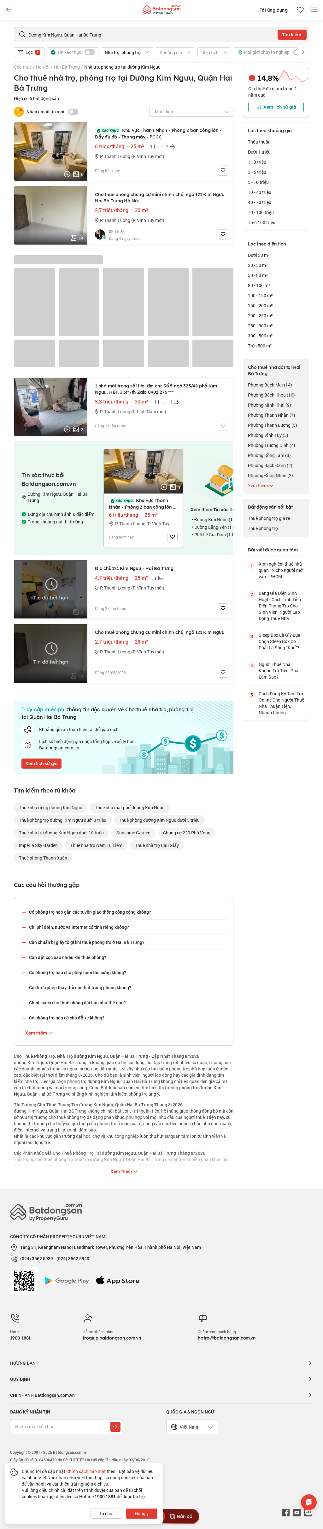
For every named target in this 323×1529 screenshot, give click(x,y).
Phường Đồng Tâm (269, 455)
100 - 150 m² (260, 295)
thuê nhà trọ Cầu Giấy (157, 845)
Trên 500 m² (260, 346)
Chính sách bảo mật (86, 1471)
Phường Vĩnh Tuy (268, 435)
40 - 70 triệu (259, 202)
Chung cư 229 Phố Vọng (186, 833)
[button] (303, 52)
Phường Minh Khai (269, 405)
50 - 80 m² (258, 275)
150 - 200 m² (260, 305)
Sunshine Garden (133, 833)
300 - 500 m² (260, 336)
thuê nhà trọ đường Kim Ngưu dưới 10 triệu (61, 833)
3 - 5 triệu (257, 172)
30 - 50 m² (258, 265)
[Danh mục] (9, 10)
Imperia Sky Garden (38, 845)
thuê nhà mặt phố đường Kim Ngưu (130, 807)
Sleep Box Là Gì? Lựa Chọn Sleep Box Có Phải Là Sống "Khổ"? (279, 641)
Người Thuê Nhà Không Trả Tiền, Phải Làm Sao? (279, 670)
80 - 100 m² (259, 285)
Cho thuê (23, 67)
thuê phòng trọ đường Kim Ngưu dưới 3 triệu (62, 820)
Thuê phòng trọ (263, 528)
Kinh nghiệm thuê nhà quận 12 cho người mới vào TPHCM (281, 570)
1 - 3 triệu (257, 162)
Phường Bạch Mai (270, 385)
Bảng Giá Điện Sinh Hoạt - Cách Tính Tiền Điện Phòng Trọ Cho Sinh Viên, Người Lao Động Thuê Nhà (280, 605)
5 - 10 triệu (258, 182)
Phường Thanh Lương (272, 425)
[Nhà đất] (161, 8)
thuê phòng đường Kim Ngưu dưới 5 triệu (159, 820)
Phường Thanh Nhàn (271, 415)
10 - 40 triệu (259, 192)
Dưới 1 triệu (259, 152)
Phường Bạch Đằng (270, 465)
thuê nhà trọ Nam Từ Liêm (96, 845)
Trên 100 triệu (261, 222)
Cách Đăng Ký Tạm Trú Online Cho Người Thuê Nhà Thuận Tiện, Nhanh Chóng (281, 703)
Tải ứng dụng (274, 10)
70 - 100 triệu (261, 212)
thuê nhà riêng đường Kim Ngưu (50, 807)
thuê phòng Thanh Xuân (43, 858)
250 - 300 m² (260, 326)
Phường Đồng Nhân (270, 475)
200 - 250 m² (260, 316)
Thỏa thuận (259, 142)
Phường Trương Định (271, 445)
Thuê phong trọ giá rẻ (269, 518)
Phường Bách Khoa (271, 395)
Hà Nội (43, 67)
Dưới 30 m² (259, 255)
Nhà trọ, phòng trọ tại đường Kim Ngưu (122, 67)
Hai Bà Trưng (67, 67)
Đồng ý (142, 1513)
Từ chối (106, 1513)
